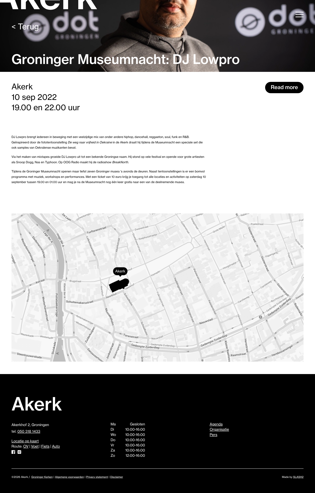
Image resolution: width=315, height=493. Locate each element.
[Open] (299, 14)
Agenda (216, 424)
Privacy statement (97, 477)
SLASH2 (298, 477)
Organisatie (219, 429)
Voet (35, 446)
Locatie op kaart (25, 441)
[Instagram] (19, 453)
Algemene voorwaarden (69, 477)
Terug (25, 27)
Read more (284, 87)
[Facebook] (13, 453)
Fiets (45, 446)
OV (26, 446)
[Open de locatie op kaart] (157, 287)
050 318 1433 (28, 431)
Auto (56, 446)
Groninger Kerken (42, 477)
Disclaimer (116, 477)
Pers (213, 435)
